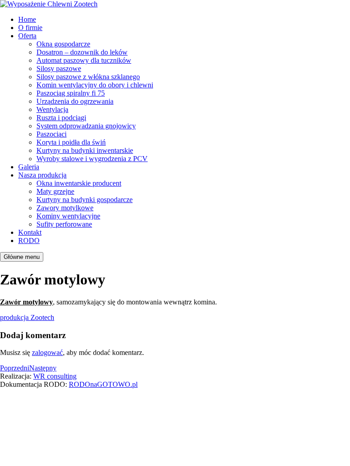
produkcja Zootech (27, 317)
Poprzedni (14, 368)
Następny (43, 368)
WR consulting (55, 376)
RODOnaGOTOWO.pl (103, 384)
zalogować (47, 352)
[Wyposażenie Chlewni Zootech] (49, 4)
